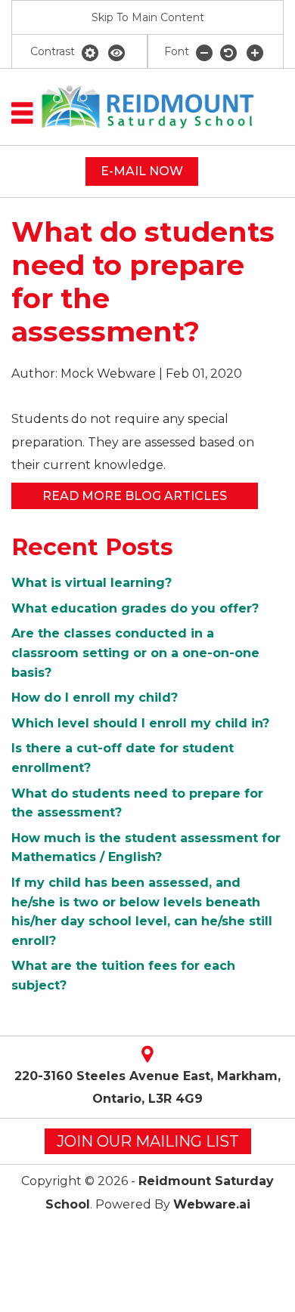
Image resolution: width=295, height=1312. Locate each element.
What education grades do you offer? (135, 608)
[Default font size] (229, 52)
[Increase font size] (255, 52)
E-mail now (142, 171)
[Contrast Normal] (91, 52)
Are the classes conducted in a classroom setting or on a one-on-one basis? (135, 652)
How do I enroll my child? (94, 697)
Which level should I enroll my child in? (140, 723)
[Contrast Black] (116, 52)
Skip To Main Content (148, 17)
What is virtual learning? (91, 583)
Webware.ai (211, 1204)
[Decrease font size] (204, 52)
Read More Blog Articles (134, 496)
